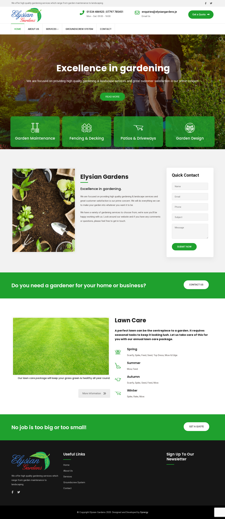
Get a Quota (199, 14)
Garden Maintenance (35, 138)
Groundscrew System (79, 29)
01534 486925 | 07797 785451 (105, 11)
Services (51, 29)
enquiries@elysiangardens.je (159, 11)
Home (17, 29)
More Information (91, 393)
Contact (105, 29)
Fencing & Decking (86, 138)
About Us (33, 29)
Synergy (144, 512)
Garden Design (190, 138)
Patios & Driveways (138, 138)
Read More (35, 146)
